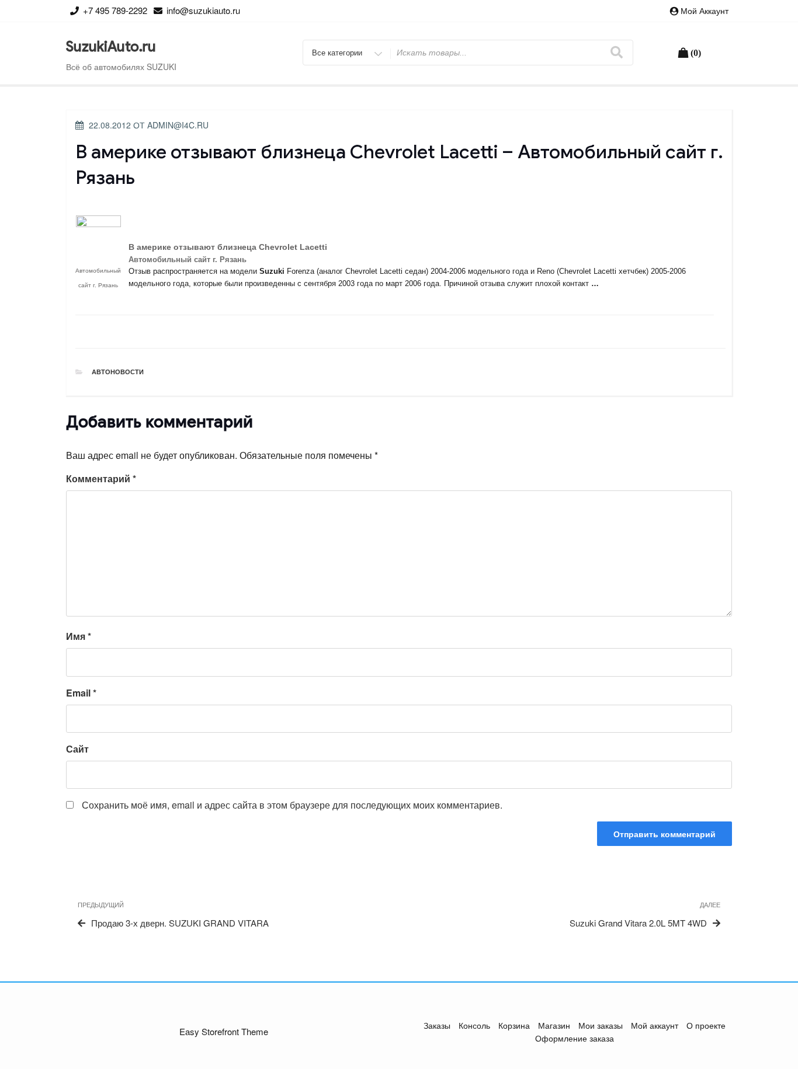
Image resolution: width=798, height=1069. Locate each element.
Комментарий (101, 478)
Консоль (474, 1025)
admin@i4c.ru (178, 125)
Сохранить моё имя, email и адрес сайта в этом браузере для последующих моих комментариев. (292, 805)
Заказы (437, 1025)
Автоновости (118, 371)
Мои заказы (600, 1025)
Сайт (77, 748)
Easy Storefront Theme (223, 1031)
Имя (78, 636)
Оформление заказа (574, 1038)
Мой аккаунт (704, 10)
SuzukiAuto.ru (111, 46)
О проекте (706, 1025)
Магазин (554, 1025)
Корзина (514, 1025)
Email (81, 692)
